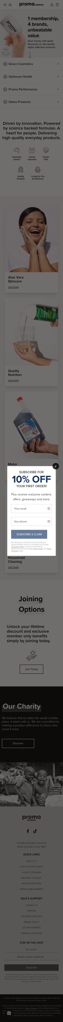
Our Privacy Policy (17, 546)
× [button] (56, 466)
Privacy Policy (38, 548)
